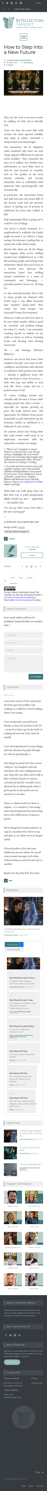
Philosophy (23, 1011)
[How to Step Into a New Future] (23, 83)
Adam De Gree (13, 1227)
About (24, 1486)
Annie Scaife (34, 1289)
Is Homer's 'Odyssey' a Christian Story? (20, 1030)
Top (38, 1472)
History (31, 1035)
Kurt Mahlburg (34, 1206)
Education (27, 1168)
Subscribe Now (12, 1362)
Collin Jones (34, 1227)
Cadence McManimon (13, 1247)
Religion (28, 1011)
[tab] (14, 944)
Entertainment (18, 1035)
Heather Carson (34, 1247)
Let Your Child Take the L (31, 1164)
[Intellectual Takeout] (23, 25)
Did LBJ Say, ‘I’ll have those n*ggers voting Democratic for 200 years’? (23, 1103)
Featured (21, 60)
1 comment (10, 65)
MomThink (27, 60)
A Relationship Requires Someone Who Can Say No (24, 9)
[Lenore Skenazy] (10, 550)
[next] (40, 922)
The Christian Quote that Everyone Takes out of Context (20, 1079)
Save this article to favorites (16, 532)
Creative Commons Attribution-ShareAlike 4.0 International (20, 598)
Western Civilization (20, 1036)
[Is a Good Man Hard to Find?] (10, 1152)
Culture (10, 60)
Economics (13, 1060)
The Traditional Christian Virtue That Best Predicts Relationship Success (23, 1005)
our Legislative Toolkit (31, 481)
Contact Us (39, 1486)
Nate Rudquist (34, 1268)
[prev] (7, 922)
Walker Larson (13, 1206)
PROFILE (32, 555)
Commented (13, 949)
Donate (31, 1486)
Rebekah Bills (13, 1268)
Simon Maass (13, 1289)
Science (16, 935)
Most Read (12, 944)
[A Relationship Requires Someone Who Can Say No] (23, 911)
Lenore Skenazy (28, 62)
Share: (7, 566)
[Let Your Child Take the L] (10, 1169)
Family (15, 60)
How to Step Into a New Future (23, 49)
